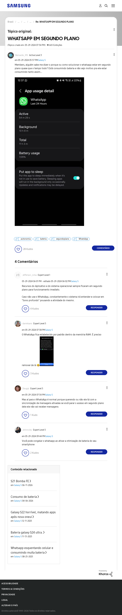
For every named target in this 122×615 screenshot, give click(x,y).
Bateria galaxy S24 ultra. (27, 532)
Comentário (103, 248)
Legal (4, 600)
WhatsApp (83, 239)
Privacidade (8, 594)
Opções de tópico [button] (109, 29)
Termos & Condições (13, 589)
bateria (43, 239)
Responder (97, 307)
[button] (109, 54)
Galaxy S (42, 60)
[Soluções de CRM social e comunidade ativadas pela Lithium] (105, 573)
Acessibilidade (9, 583)
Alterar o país (9, 605)
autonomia (26, 239)
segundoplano (62, 239)
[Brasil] (18, 5)
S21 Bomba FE (20, 481)
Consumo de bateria (24, 497)
